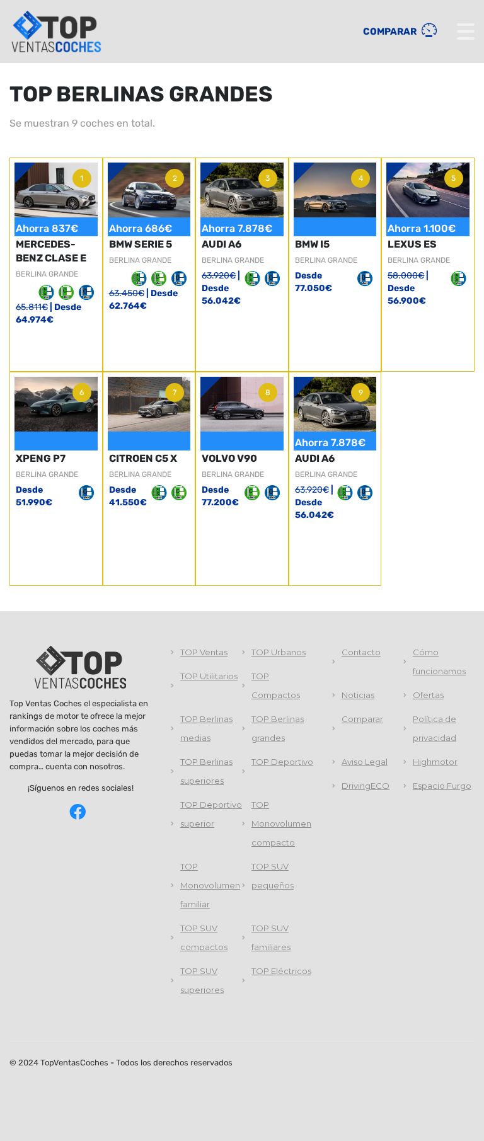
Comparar (390, 31)
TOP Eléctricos (281, 971)
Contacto (361, 652)
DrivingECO (365, 786)
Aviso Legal (365, 762)
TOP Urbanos (278, 652)
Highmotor (435, 762)
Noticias (358, 695)
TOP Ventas (204, 652)
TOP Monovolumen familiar (210, 885)
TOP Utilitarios (209, 676)
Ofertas (428, 695)
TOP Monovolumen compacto (281, 823)
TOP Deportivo (282, 762)
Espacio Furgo (442, 786)
